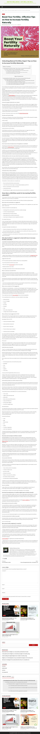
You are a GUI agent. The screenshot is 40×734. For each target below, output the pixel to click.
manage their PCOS (33, 255)
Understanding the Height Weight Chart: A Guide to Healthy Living (10, 627)
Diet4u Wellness (12, 95)
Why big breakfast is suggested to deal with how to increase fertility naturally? (17, 70)
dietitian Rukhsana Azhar (23, 113)
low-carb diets (15, 295)
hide (22, 76)
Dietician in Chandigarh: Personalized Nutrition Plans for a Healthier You (15, 659)
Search (3, 642)
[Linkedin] (4, 558)
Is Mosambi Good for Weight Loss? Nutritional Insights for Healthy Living (29, 611)
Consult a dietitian (5, 538)
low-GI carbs (11, 264)
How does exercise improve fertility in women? (14, 71)
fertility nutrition (11, 146)
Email (3, 588)
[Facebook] (3, 558)
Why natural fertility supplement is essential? (14, 73)
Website (3, 592)
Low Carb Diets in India (6, 562)
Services (4, 615)
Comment (4, 570)
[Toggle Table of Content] (29, 67)
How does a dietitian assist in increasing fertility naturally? (14, 69)
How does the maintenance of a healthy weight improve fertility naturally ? (18, 72)
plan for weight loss (26, 499)
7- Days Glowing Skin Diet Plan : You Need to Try (29, 562)
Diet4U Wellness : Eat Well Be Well (20, 2)
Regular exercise (5, 441)
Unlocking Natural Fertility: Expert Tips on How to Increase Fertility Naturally (16, 68)
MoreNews (23, 732)
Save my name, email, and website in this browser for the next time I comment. (17, 596)
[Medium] (6, 558)
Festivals (4, 666)
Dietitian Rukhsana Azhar (6, 24)
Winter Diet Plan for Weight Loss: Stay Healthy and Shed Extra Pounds (10, 611)
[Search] (38, 7)
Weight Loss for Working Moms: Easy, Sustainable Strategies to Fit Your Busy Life (17, 657)
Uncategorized (5, 672)
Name (3, 584)
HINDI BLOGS (4, 668)
